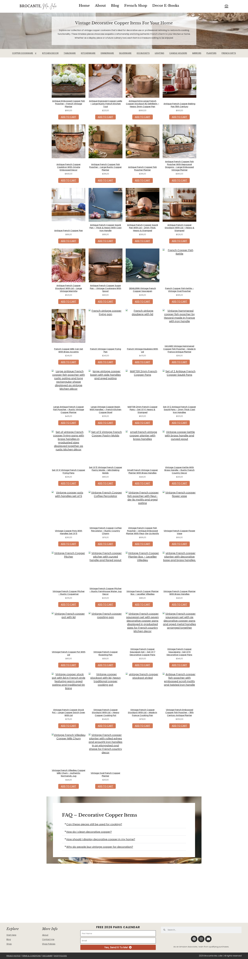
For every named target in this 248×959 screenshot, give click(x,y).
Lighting (159, 53)
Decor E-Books (165, 5)
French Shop (135, 5)
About (100, 5)
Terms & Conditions (31, 955)
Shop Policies (48, 943)
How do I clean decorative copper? (89, 832)
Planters (211, 53)
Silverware (125, 53)
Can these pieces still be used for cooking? (94, 824)
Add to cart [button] (68, 117)
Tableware (70, 53)
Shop (9, 943)
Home (84, 5)
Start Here (11, 935)
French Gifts (229, 53)
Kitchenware (88, 53)
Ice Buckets (143, 53)
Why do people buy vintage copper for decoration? (99, 847)
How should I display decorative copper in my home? (100, 839)
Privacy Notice (13, 955)
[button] (124, 824)
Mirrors (196, 53)
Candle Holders (178, 53)
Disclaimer (47, 955)
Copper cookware (22, 53)
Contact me (48, 939)
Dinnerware (107, 53)
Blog (115, 5)
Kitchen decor (50, 53)
